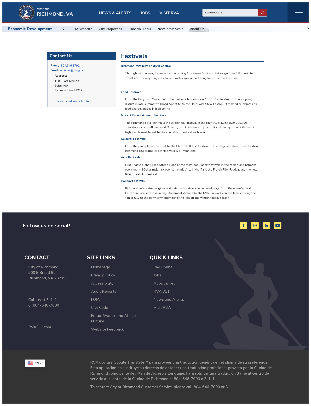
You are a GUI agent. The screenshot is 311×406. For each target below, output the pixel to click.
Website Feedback (107, 329)
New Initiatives (169, 29)
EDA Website (81, 29)
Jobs (157, 275)
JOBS (145, 13)
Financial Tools (139, 29)
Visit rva (169, 13)
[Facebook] (244, 225)
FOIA (95, 299)
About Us (197, 29)
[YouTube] (278, 225)
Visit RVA (162, 307)
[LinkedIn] (266, 225)
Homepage (100, 267)
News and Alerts (169, 299)
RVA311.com (39, 327)
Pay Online (163, 267)
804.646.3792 (70, 66)
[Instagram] (255, 225)
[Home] (37, 12)
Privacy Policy (103, 275)
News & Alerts (115, 13)
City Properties (110, 29)
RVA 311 (161, 291)
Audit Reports (103, 291)
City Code (99, 307)
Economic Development (30, 28)
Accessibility (102, 283)
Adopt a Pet (164, 283)
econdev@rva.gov (71, 70)
